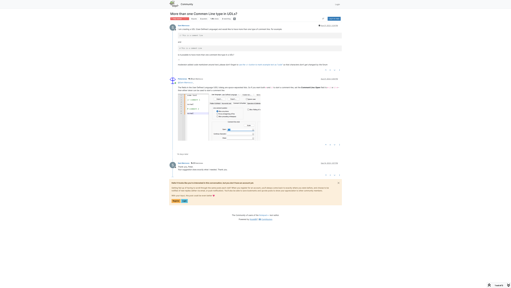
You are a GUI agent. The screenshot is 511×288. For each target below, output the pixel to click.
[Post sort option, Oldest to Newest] (323, 19)
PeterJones (182, 79)
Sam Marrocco (183, 26)
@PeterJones (198, 163)
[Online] (174, 80)
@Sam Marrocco (196, 79)
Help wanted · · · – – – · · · (180, 19)
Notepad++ (264, 215)
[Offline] (174, 27)
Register (176, 201)
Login (184, 201)
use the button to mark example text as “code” (261, 64)
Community (187, 4)
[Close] (338, 183)
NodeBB (253, 219)
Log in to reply (334, 19)
